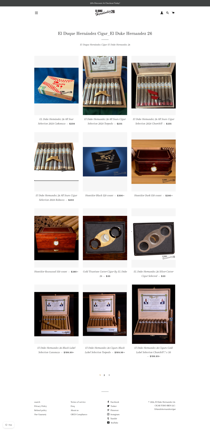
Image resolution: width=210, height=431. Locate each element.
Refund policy (40, 410)
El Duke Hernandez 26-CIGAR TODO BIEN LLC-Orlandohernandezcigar (165, 405)
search (37, 402)
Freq (73, 406)
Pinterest (114, 410)
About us (75, 410)
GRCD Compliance (79, 414)
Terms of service (78, 402)
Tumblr (113, 418)
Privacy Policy (40, 406)
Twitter (113, 406)
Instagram (115, 414)
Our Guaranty (40, 414)
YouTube (114, 422)
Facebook (114, 402)
